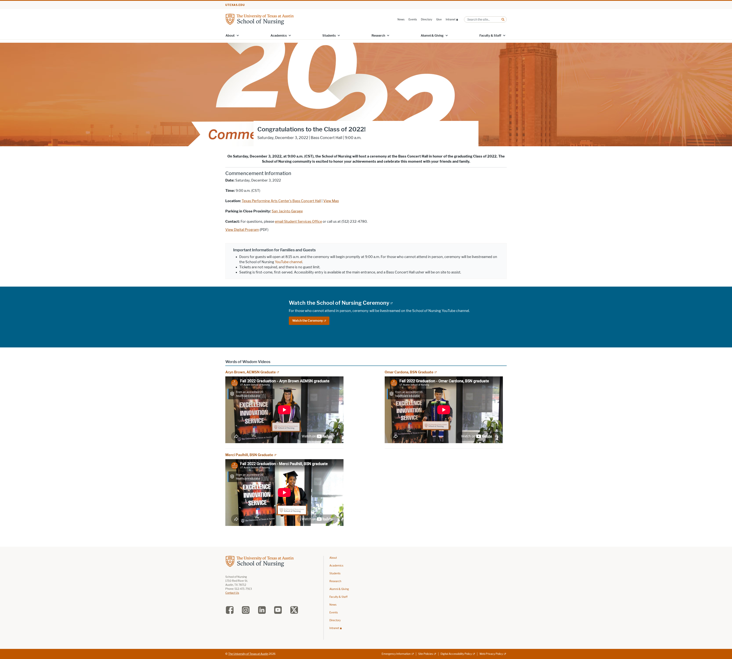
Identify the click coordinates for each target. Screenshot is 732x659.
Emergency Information (396, 654)
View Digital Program (242, 230)
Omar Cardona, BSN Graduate (409, 372)
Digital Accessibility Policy (456, 654)
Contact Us (232, 593)
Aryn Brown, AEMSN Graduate (250, 372)
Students (329, 35)
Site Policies (425, 654)
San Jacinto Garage (287, 211)
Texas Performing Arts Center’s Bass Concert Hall (281, 201)
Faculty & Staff (490, 35)
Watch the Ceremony (307, 320)
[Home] (259, 19)
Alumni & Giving (432, 35)
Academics (278, 35)
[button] (237, 35)
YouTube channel (288, 262)
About (230, 35)
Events (413, 19)
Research (378, 35)
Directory (426, 19)
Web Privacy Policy (491, 654)
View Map (331, 201)
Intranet (450, 19)
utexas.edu (235, 5)
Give (439, 19)
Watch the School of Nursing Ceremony (339, 303)
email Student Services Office (298, 221)
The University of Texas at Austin (248, 654)
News (401, 19)
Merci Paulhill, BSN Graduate (249, 455)
